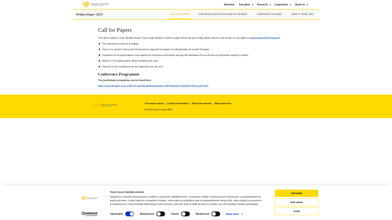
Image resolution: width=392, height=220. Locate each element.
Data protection (223, 103)
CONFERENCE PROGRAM (269, 14)
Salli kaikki (296, 193)
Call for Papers (180, 14)
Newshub (229, 4)
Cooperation (281, 4)
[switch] (160, 213)
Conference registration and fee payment (222, 14)
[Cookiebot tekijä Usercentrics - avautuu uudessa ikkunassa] (89, 214)
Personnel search (154, 103)
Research (262, 4)
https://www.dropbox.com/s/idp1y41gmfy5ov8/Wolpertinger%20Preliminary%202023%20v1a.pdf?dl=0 (153, 85)
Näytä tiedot (232, 214)
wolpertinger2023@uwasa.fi (265, 38)
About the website (202, 103)
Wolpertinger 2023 (89, 14)
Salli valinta (296, 202)
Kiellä (297, 211)
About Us (300, 4)
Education (245, 4)
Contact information (178, 103)
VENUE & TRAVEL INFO (302, 14)
